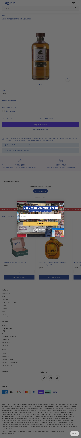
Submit (40, 223)
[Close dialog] (61, 204)
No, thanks (40, 229)
